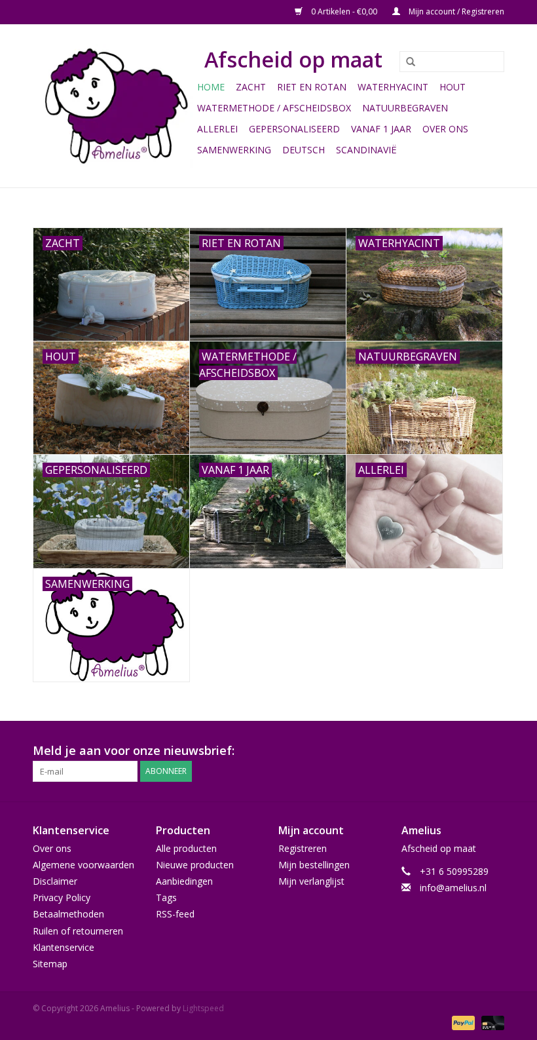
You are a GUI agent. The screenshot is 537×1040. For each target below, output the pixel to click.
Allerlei (217, 129)
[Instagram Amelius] (493, 751)
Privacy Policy (61, 897)
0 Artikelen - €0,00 (344, 11)
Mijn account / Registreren (455, 11)
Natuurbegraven (405, 108)
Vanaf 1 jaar (381, 129)
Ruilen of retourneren (78, 931)
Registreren (302, 848)
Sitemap (50, 963)
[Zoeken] (406, 62)
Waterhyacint (393, 87)
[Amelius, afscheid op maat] (113, 106)
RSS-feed (175, 914)
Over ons (445, 129)
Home (211, 87)
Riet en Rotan (311, 87)
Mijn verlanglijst (311, 881)
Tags (166, 897)
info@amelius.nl (453, 887)
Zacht (251, 87)
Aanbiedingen (184, 881)
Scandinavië (366, 150)
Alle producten (186, 848)
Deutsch (303, 150)
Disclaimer (55, 881)
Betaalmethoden (68, 914)
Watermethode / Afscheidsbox (274, 108)
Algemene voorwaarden (83, 864)
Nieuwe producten (195, 864)
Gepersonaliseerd (294, 129)
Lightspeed (203, 1008)
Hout (452, 87)
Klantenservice (63, 947)
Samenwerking (234, 150)
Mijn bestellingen (314, 864)
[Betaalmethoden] (462, 1022)
